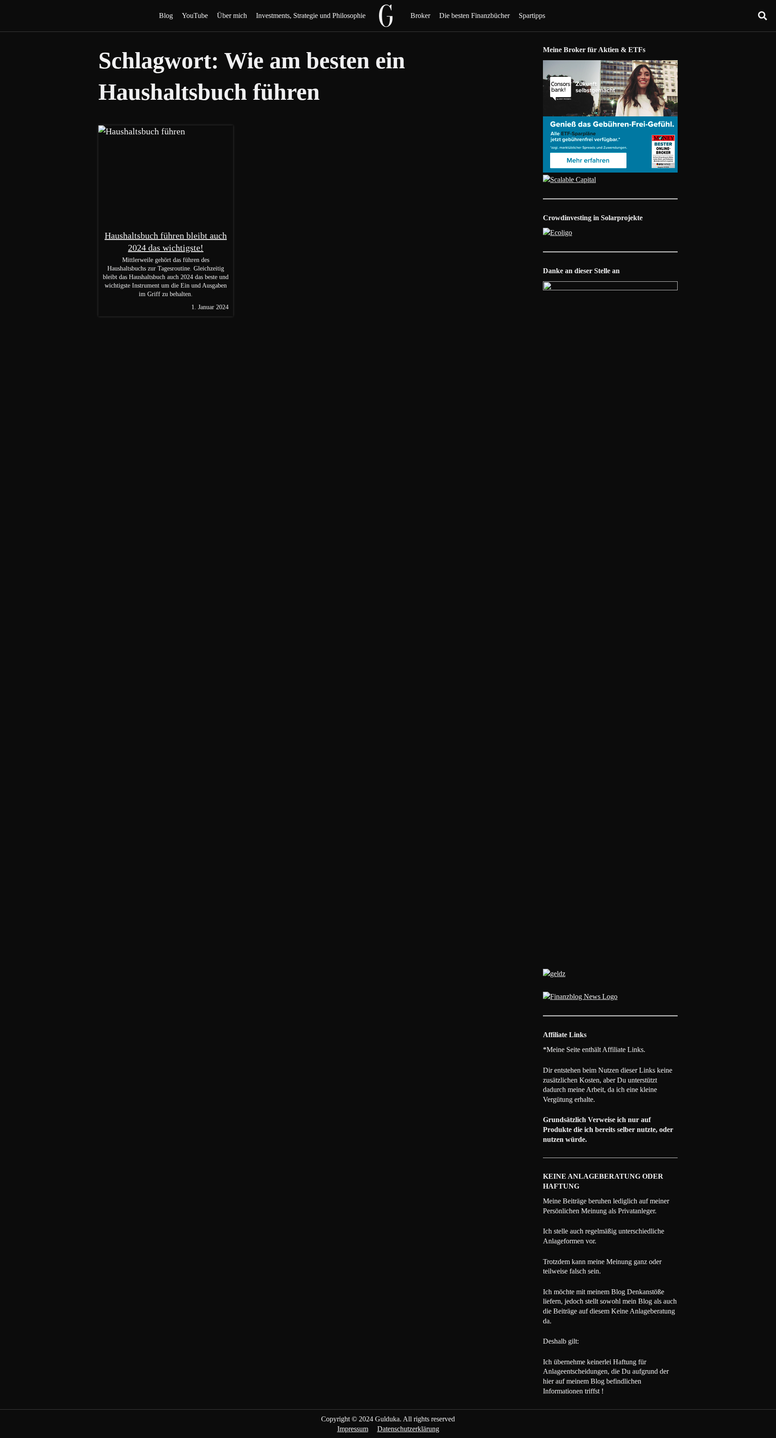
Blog (166, 15)
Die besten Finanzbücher (474, 15)
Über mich (232, 15)
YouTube (195, 15)
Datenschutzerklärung (408, 1429)
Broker (420, 15)
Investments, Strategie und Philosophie (311, 15)
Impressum (352, 1429)
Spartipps (532, 15)
